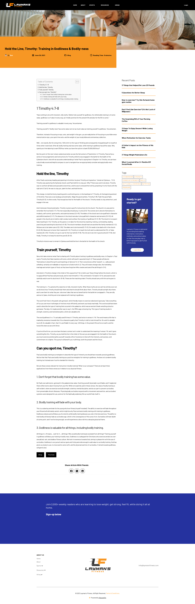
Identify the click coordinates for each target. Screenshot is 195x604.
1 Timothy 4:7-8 (44, 85)
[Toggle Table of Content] (76, 81)
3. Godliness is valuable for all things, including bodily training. (60, 99)
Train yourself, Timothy (46, 90)
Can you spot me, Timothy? (48, 92)
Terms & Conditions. (113, 593)
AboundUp (102, 598)
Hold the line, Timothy (46, 87)
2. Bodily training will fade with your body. (54, 96)
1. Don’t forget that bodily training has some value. (57, 94)
